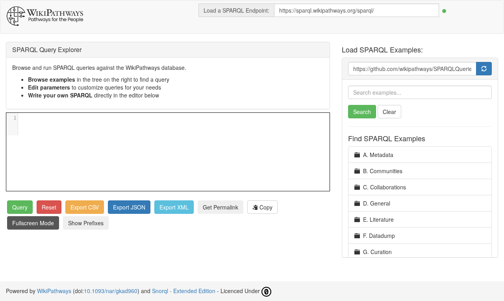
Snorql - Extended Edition (183, 291)
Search (362, 112)
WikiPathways (54, 291)
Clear (389, 112)
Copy (265, 207)
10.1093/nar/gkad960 (110, 291)
